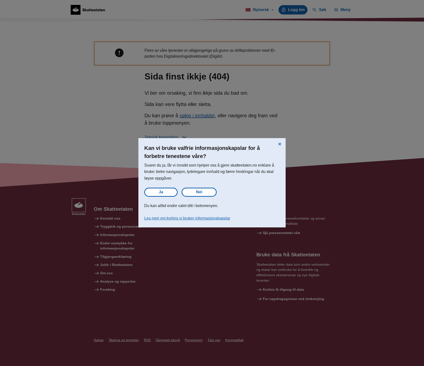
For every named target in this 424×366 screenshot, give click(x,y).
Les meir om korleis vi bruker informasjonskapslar (187, 218)
